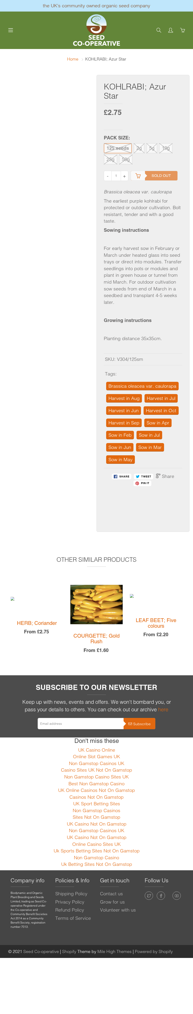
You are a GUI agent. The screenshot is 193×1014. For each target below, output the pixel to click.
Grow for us (112, 902)
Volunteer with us (118, 910)
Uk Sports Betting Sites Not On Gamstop (97, 851)
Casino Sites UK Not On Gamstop (96, 770)
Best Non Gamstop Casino (96, 783)
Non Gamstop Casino (96, 857)
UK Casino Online (96, 750)
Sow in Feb (120, 435)
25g (110, 159)
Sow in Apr (158, 423)
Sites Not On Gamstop (96, 817)
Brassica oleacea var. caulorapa (142, 386)
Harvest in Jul (161, 398)
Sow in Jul (149, 435)
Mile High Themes (114, 951)
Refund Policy (69, 910)
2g (139, 148)
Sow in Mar (150, 447)
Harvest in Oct (161, 410)
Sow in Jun (120, 447)
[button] (7, 625)
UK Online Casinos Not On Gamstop (96, 790)
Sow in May (121, 459)
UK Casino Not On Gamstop (96, 824)
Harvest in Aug (124, 398)
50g (126, 159)
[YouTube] (177, 896)
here (163, 709)
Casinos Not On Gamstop (96, 797)
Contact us (111, 893)
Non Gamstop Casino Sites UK (96, 777)
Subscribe (142, 723)
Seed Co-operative (41, 951)
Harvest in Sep (124, 423)
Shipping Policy (71, 893)
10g (166, 148)
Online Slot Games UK (96, 756)
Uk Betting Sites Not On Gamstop (96, 864)
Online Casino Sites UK (96, 844)
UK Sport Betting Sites (96, 803)
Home (72, 59)
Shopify (69, 951)
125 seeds (118, 148)
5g (151, 148)
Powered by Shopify (154, 951)
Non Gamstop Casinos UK (96, 763)
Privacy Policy (69, 902)
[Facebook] (161, 896)
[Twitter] (149, 896)
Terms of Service (73, 918)
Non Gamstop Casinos (96, 810)
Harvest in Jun (124, 410)
